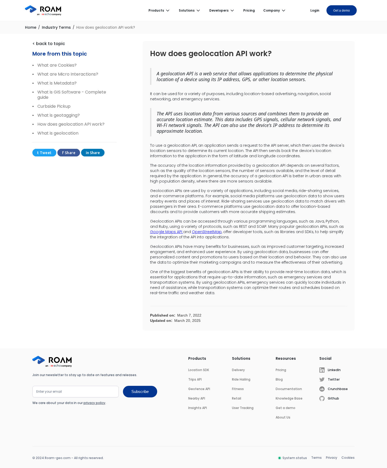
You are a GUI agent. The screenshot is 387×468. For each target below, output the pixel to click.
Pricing (249, 10)
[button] (159, 11)
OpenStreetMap (207, 231)
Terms (316, 457)
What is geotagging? (58, 115)
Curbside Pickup (54, 106)
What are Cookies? (57, 65)
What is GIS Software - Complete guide (71, 95)
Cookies (348, 457)
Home (30, 27)
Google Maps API (166, 231)
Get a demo (341, 10)
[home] (43, 10)
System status (294, 458)
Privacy (331, 457)
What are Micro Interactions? (67, 74)
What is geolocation (57, 133)
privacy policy (94, 403)
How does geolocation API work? (105, 27)
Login (314, 10)
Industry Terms (56, 27)
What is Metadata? (57, 83)
